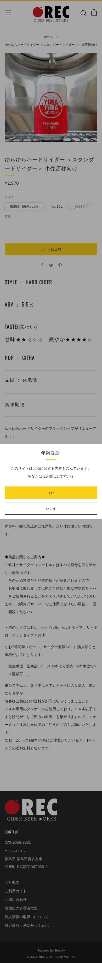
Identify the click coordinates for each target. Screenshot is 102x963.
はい (51, 492)
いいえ (51, 508)
